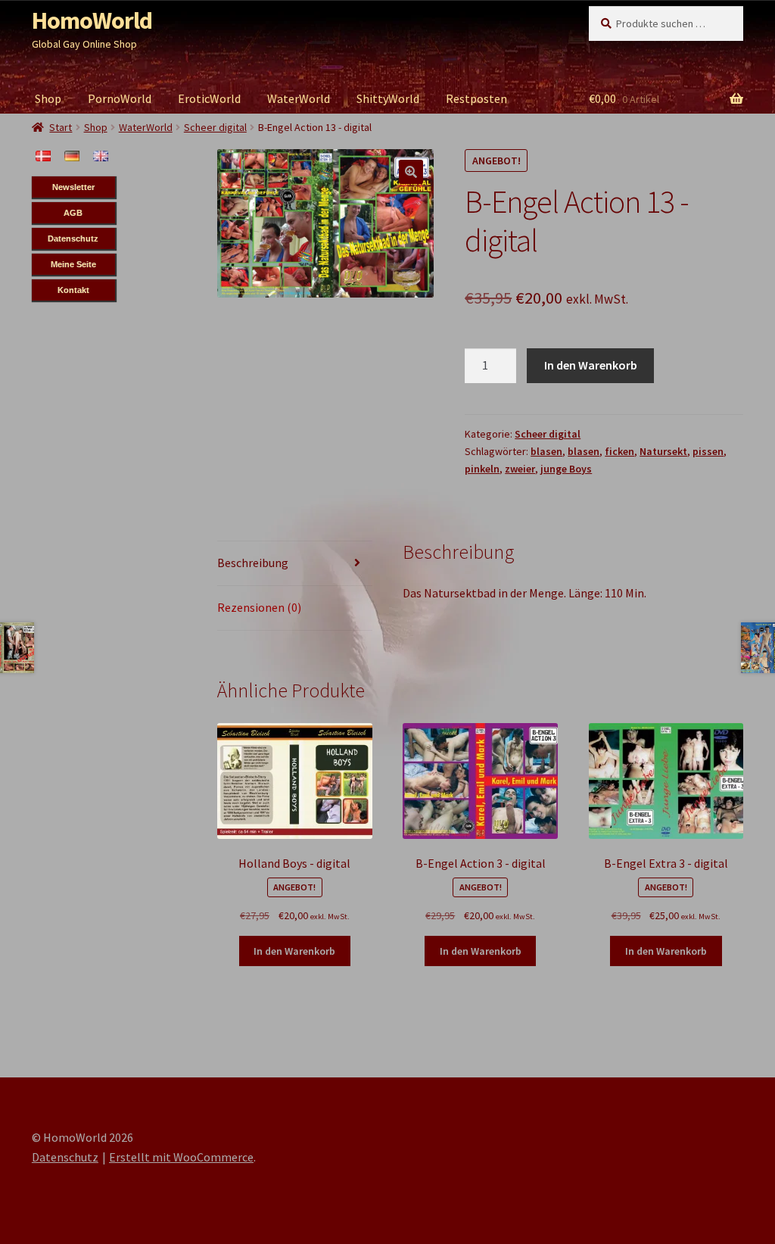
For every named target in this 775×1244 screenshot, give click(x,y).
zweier (520, 468)
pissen (708, 451)
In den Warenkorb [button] (294, 951)
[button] (411, 172)
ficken (619, 451)
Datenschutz (65, 1156)
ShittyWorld (387, 98)
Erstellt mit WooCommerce (181, 1156)
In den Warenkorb (590, 365)
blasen (546, 451)
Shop (48, 98)
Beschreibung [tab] (252, 562)
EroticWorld (209, 98)
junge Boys (566, 468)
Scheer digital (547, 434)
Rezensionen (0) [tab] (259, 607)
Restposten (476, 98)
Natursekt (663, 451)
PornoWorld (119, 98)
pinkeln (482, 468)
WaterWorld (298, 98)
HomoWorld (92, 20)
